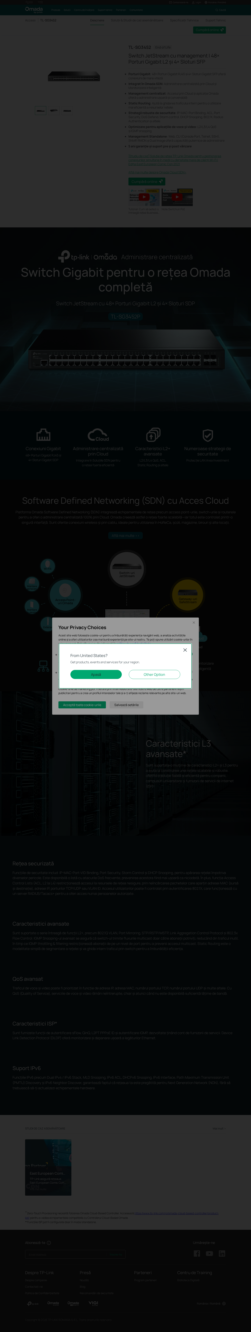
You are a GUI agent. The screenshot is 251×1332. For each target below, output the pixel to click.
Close (185, 650)
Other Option (154, 674)
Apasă (96, 674)
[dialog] (125, 666)
